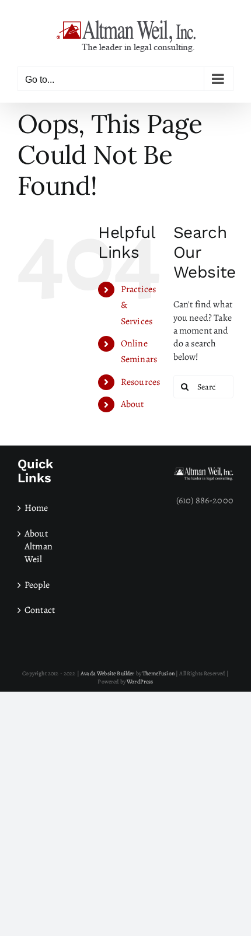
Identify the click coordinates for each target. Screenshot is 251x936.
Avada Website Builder (107, 673)
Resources (140, 382)
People (37, 585)
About (132, 404)
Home (36, 508)
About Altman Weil (39, 546)
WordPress (140, 681)
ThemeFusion (158, 673)
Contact (40, 610)
